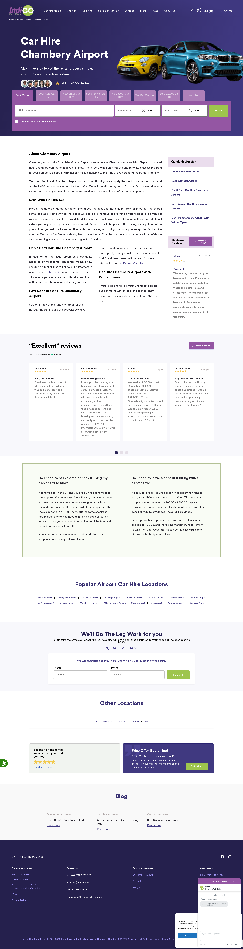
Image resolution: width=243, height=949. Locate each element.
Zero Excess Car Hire (169, 95)
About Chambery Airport (186, 171)
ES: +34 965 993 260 (77, 889)
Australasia (108, 722)
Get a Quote (197, 766)
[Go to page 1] (116, 452)
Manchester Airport (89, 603)
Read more (53, 825)
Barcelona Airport (89, 598)
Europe (20, 20)
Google (136, 887)
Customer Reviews (143, 875)
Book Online (22, 95)
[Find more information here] (219, 912)
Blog (143, 10)
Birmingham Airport (66, 598)
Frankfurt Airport (156, 598)
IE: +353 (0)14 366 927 (78, 882)
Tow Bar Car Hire (144, 95)
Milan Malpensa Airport (115, 603)
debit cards (53, 272)
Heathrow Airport (198, 598)
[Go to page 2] (121, 452)
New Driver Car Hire (71, 95)
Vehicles (129, 10)
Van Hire (87, 10)
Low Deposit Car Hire (130, 263)
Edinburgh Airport (112, 598)
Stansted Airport (197, 603)
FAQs (155, 10)
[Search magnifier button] (192, 10)
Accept (187, 935)
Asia (146, 722)
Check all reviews (43, 767)
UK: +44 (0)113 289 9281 (79, 875)
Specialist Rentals (108, 10)
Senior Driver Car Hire (96, 95)
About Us (169, 10)
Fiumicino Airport (134, 598)
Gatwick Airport (176, 598)
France (28, 20)
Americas (123, 722)
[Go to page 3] (126, 452)
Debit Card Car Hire (46, 95)
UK (96, 722)
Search (218, 111)
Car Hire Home (52, 10)
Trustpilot (138, 881)
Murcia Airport (138, 603)
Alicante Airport (44, 598)
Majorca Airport (67, 603)
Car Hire (72, 10)
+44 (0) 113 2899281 (218, 11)
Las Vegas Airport (46, 603)
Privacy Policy (19, 900)
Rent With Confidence (184, 181)
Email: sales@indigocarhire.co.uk (84, 897)
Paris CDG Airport (176, 603)
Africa (136, 722)
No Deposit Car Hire (120, 95)
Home (11, 20)
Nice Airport (156, 603)
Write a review (202, 241)
